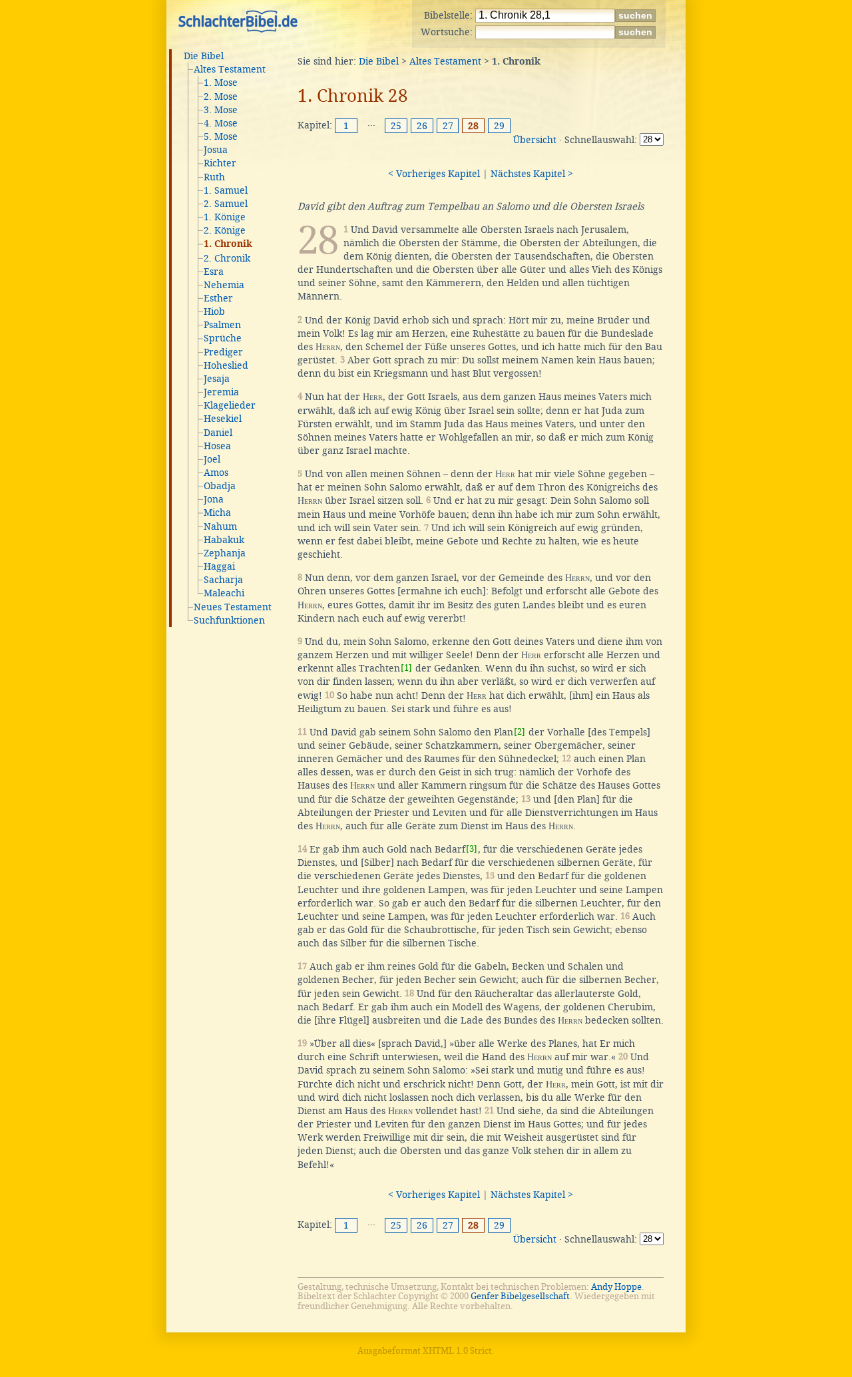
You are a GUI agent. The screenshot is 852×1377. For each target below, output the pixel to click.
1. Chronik (228, 244)
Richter (220, 163)
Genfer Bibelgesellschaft (520, 1296)
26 (422, 125)
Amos (216, 472)
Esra (214, 271)
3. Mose (221, 109)
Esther (218, 298)
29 (499, 125)
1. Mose (221, 82)
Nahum (220, 526)
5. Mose (221, 136)
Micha (217, 512)
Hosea (217, 446)
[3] (471, 849)
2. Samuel (226, 203)
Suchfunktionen (229, 620)
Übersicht (534, 139)
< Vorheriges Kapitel (434, 173)
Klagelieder (230, 405)
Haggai (219, 566)
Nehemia (224, 285)
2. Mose (221, 96)
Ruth (214, 177)
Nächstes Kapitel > (532, 173)
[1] (406, 668)
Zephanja (225, 553)
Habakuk (224, 539)
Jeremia (221, 392)
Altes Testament (230, 69)
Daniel (218, 432)
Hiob (214, 311)
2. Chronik (227, 258)
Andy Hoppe (616, 1287)
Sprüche (223, 338)
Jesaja (217, 378)
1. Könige (225, 217)
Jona (214, 499)
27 (448, 125)
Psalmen (222, 324)
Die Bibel (204, 56)
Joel (212, 459)
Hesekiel (223, 418)
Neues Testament (233, 607)
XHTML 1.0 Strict (457, 1351)
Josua (216, 149)
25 (396, 125)
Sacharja (223, 579)
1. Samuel (226, 190)
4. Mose (221, 123)
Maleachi (224, 593)
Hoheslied (226, 365)
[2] (519, 732)
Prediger (223, 352)
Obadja (220, 486)
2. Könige (225, 230)
